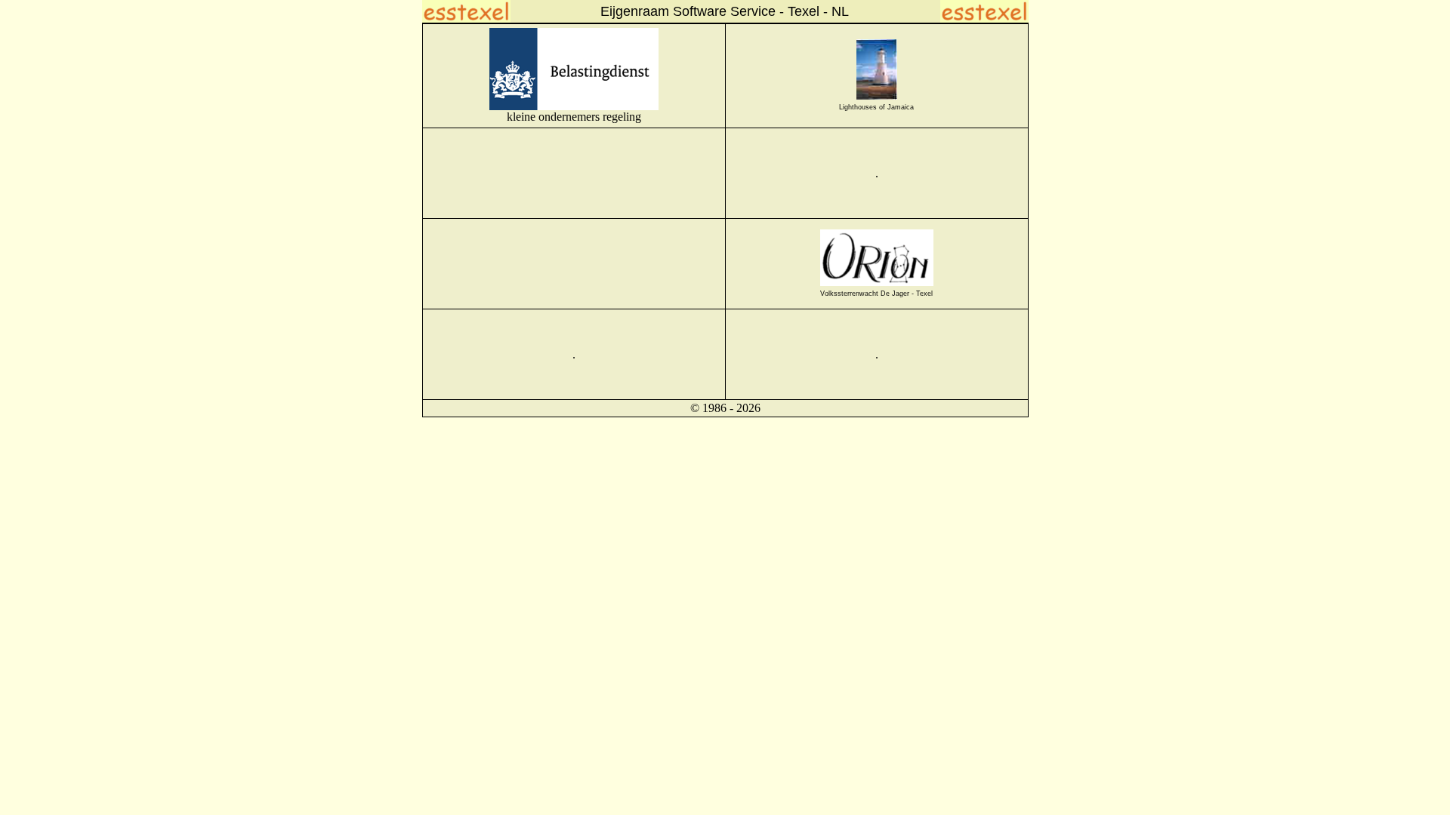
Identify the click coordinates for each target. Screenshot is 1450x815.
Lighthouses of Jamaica (876, 107)
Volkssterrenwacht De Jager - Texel (876, 293)
